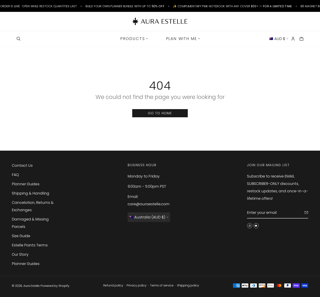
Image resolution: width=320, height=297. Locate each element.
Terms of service (162, 285)
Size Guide (21, 235)
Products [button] (132, 38)
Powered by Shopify (55, 286)
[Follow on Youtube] (256, 225)
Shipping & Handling (30, 193)
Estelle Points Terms (30, 245)
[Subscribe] (306, 212)
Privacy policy (136, 285)
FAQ (15, 174)
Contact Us (22, 165)
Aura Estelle (31, 286)
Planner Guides (25, 184)
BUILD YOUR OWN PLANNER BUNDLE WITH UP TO (125, 6)
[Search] (18, 39)
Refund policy (113, 285)
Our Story (20, 254)
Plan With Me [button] (181, 38)
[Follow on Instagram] (249, 225)
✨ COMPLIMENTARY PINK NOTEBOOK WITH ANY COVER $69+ (232, 6)
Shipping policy (188, 285)
